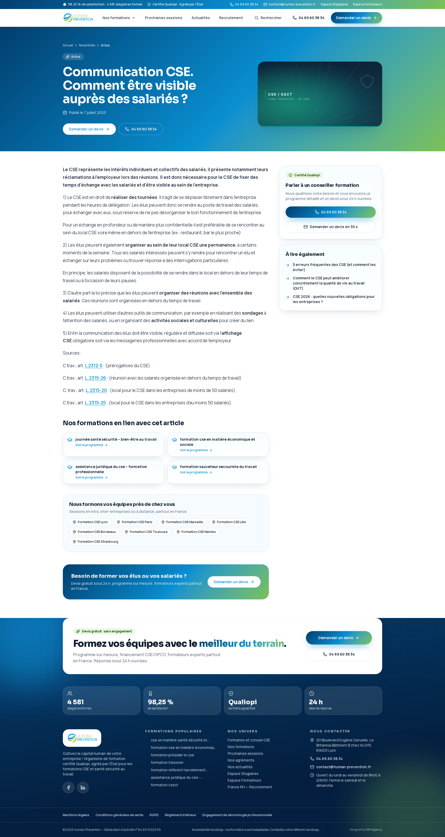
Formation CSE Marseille (184, 522)
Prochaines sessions (163, 17)
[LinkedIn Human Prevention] (83, 787)
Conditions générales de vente (119, 815)
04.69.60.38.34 (329, 758)
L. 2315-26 (95, 378)
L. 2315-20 (96, 390)
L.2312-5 (93, 366)
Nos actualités (240, 766)
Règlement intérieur (180, 815)
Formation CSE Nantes (199, 532)
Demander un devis (353, 17)
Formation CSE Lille (231, 522)
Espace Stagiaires (334, 4)
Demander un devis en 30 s (334, 226)
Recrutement (231, 17)
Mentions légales (76, 815)
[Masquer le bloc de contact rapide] (435, 802)
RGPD (154, 815)
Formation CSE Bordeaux (97, 532)
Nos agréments (241, 760)
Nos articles (87, 45)
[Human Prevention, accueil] (78, 17)
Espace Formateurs (367, 4)
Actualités (201, 17)
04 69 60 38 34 (246, 4)
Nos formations (116, 17)
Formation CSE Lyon (93, 522)
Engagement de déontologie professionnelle (237, 815)
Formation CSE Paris (137, 522)
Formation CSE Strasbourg (98, 541)
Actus (75, 56)
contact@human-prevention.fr (292, 4)
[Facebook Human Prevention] (68, 787)
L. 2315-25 (95, 403)
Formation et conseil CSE (249, 740)
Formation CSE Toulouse (149, 532)
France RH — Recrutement (250, 786)
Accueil (68, 45)
